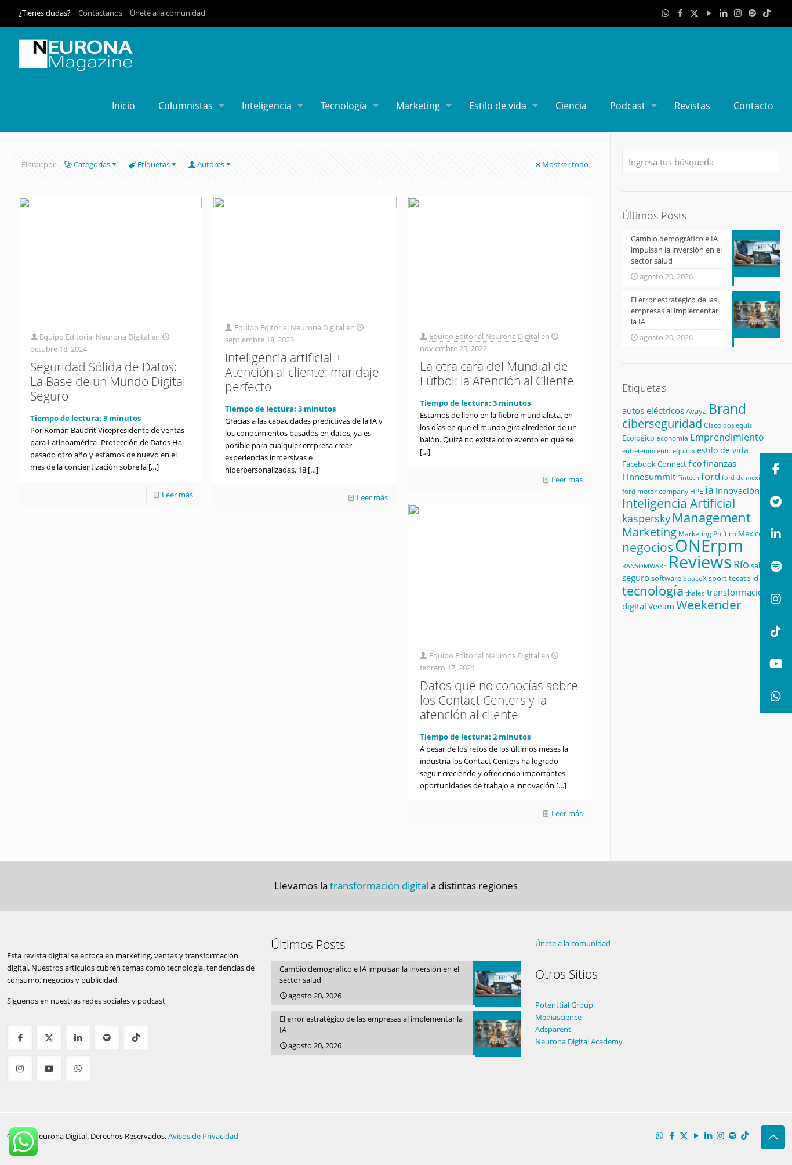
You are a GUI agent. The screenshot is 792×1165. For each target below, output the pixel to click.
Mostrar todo (565, 164)
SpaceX (695, 578)
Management (711, 517)
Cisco (712, 425)
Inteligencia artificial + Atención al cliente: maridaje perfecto (302, 372)
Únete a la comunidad (167, 13)
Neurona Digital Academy (579, 1041)
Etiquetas (153, 164)
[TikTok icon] (766, 13)
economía (672, 437)
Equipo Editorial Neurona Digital (94, 336)
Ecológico (638, 437)
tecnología (653, 590)
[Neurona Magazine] (76, 53)
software (666, 578)
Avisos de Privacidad (203, 1136)
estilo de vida (723, 450)
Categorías (92, 164)
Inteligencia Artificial (678, 503)
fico (695, 463)
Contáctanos (100, 13)
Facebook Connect (654, 464)
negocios (647, 547)
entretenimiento (646, 451)
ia (709, 490)
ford (710, 476)
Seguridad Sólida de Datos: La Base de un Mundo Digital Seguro (108, 381)
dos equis (737, 425)
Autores (210, 164)
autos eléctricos (653, 410)
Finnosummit (648, 477)
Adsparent (553, 1029)
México (750, 533)
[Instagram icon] (737, 13)
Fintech (688, 478)
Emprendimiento (727, 437)
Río (741, 564)
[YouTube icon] (708, 13)
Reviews (700, 561)
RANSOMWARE (644, 565)
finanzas (719, 463)
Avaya (696, 411)
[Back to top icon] (773, 1137)
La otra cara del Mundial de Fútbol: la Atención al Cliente (497, 373)
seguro (635, 577)
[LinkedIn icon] (723, 13)
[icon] (752, 13)
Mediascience (558, 1017)
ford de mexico (744, 477)
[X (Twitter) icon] (694, 13)
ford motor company (655, 491)
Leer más (177, 494)
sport (718, 578)
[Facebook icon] (679, 13)
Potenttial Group (564, 1005)
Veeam (661, 606)
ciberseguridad (662, 423)
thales (695, 593)
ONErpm (709, 545)
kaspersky (646, 518)
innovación (737, 490)
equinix (684, 450)
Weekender (709, 605)
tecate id (743, 578)
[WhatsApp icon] (665, 13)
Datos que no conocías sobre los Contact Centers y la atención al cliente (499, 700)
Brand (727, 409)
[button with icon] (20, 1038)
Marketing (649, 532)
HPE (696, 491)
